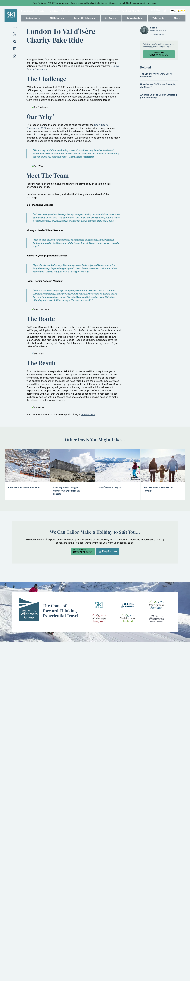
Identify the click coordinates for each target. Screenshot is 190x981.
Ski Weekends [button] (133, 18)
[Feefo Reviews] (177, 10)
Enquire (41, 11)
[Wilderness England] (99, 618)
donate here (88, 414)
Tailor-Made (158, 18)
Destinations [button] (31, 18)
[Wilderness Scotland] (156, 605)
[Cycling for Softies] (127, 605)
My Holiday (53, 11)
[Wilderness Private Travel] (156, 618)
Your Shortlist (28, 11)
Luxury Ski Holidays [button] (83, 18)
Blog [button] (176, 18)
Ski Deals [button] (109, 18)
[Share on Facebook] (14, 41)
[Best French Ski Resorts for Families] (162, 465)
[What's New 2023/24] (117, 465)
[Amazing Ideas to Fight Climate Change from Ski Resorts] (72, 465)
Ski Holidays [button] (56, 18)
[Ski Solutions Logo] (99, 605)
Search (67, 11)
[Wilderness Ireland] (127, 618)
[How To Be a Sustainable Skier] (27, 465)
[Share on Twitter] (14, 33)
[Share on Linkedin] (14, 48)
